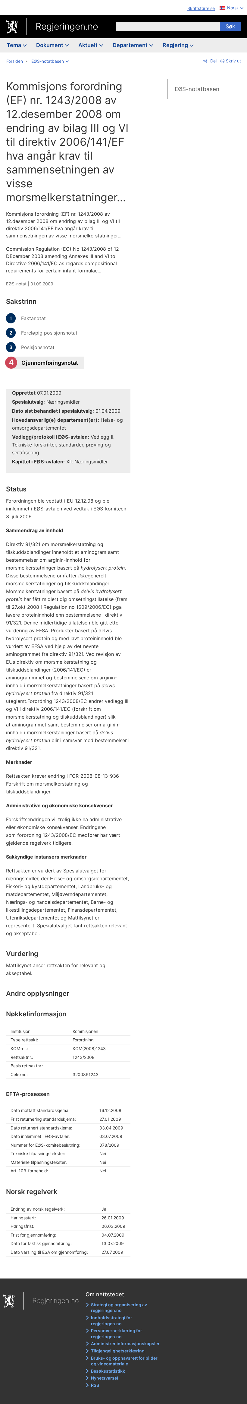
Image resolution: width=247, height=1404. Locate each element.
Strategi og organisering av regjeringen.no (119, 1307)
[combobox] (168, 26)
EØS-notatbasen (197, 89)
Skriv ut (233, 60)
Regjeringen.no (67, 26)
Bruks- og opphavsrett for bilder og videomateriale (124, 1361)
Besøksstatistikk (108, 1371)
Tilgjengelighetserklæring (118, 1350)
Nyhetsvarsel (104, 1377)
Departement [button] (131, 45)
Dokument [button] (50, 45)
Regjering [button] (176, 45)
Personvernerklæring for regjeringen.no (116, 1333)
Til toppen (72, 1269)
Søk (230, 26)
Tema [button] (14, 45)
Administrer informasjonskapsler (125, 1343)
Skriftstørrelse (201, 8)
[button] (50, 61)
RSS (95, 1385)
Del (213, 60)
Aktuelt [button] (88, 45)
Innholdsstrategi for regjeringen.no (111, 1320)
